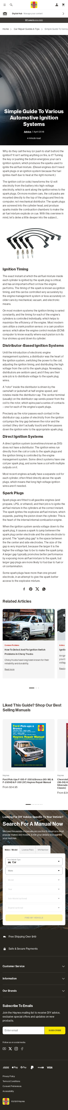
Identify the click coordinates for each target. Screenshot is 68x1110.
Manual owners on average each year (34, 20)
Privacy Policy (9, 1076)
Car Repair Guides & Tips (27, 29)
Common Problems (12, 645)
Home (6, 29)
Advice (27, 131)
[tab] (28, 804)
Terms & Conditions (11, 1081)
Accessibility (8, 1091)
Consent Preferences (12, 1086)
